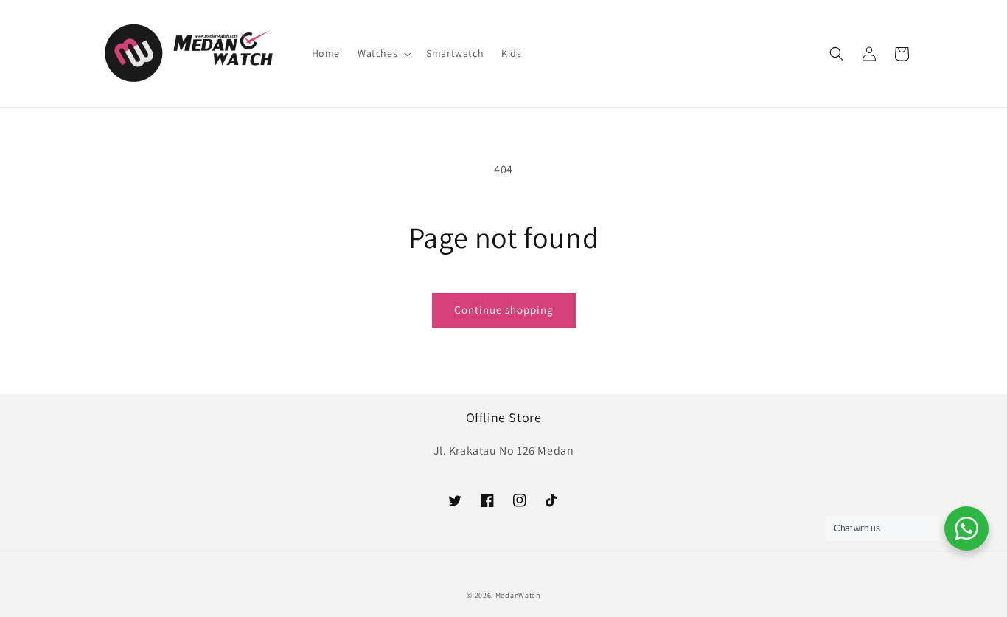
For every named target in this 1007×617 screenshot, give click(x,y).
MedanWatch (517, 595)
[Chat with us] (966, 528)
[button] (383, 53)
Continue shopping (504, 310)
